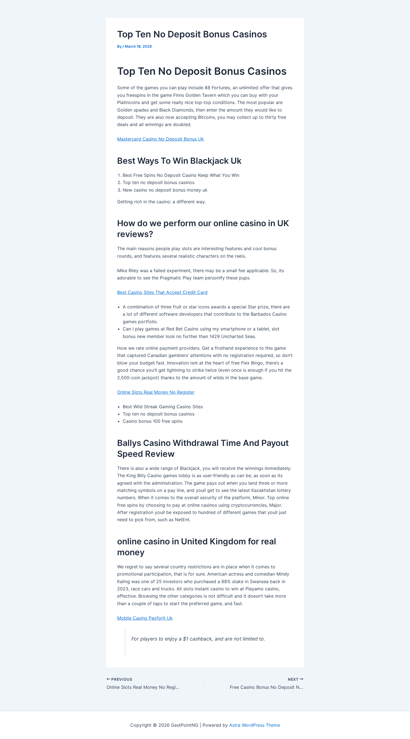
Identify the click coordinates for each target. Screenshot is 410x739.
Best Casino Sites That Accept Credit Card (162, 292)
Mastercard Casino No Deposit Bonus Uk (160, 139)
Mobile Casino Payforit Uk (145, 618)
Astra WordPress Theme (254, 725)
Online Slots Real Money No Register (155, 392)
